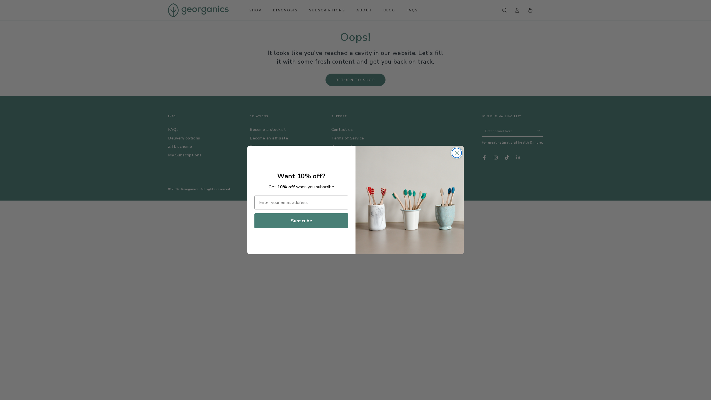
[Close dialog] (457, 153)
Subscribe (301, 221)
